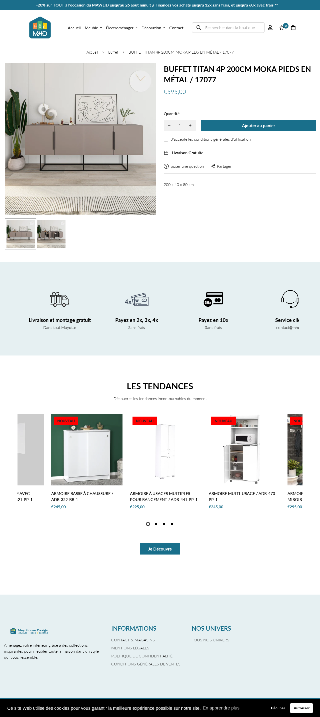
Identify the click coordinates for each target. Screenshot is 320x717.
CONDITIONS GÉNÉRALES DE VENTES (145, 663)
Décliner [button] (278, 708)
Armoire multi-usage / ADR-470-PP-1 (242, 496)
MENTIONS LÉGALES (130, 647)
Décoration (151, 27)
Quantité (172, 113)
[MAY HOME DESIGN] (40, 27)
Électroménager (120, 27)
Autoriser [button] (302, 708)
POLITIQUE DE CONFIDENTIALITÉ (141, 655)
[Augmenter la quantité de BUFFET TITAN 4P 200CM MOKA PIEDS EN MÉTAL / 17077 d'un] (190, 125)
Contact (176, 27)
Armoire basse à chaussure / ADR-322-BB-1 (82, 496)
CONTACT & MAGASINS (133, 639)
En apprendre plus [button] (221, 707)
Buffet (113, 52)
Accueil (74, 27)
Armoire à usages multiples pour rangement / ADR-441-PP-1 (164, 496)
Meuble (91, 27)
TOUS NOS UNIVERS (210, 639)
